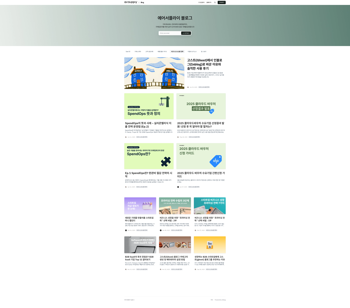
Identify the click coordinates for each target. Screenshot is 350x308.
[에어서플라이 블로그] (130, 2)
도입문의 (201, 2)
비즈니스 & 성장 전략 (177, 51)
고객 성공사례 (149, 51)
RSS (212, 300)
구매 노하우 (138, 51)
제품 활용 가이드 (162, 51)
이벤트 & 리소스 (192, 51)
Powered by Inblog (220, 300)
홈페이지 (209, 2)
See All (128, 51)
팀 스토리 (203, 51)
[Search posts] (215, 2)
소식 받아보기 (186, 33)
